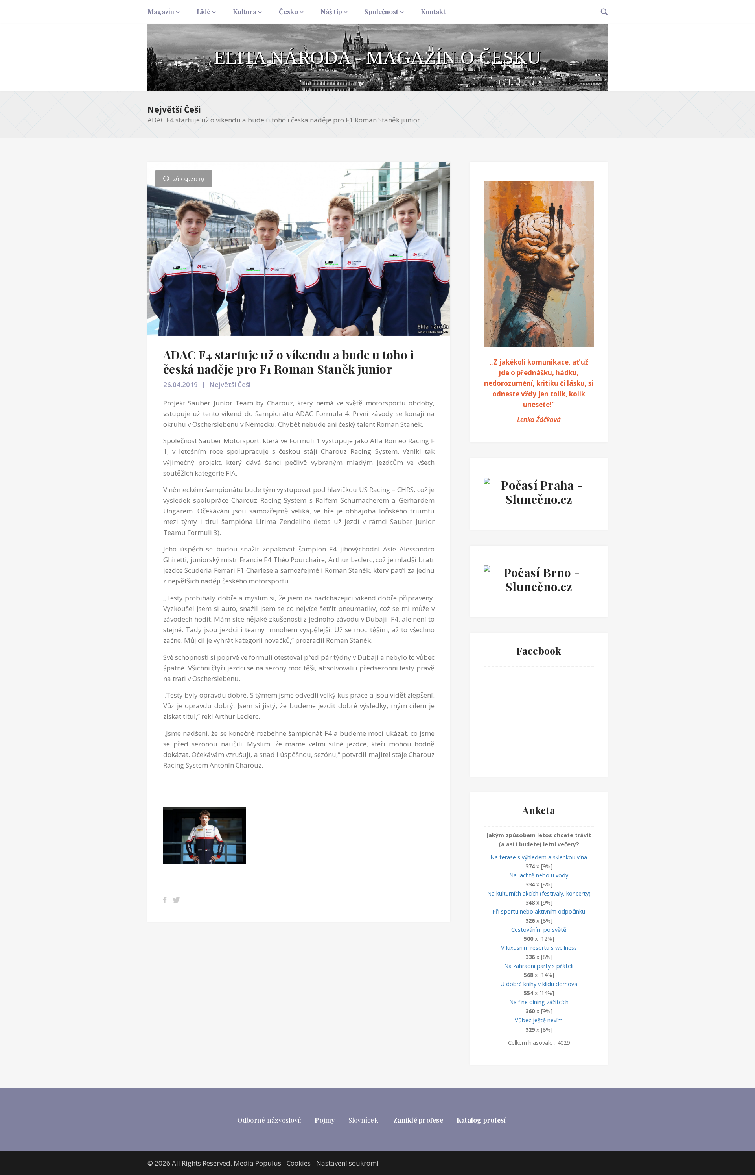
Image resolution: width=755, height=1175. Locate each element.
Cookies (299, 1163)
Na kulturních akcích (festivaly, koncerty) (539, 893)
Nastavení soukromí (347, 1163)
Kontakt (433, 11)
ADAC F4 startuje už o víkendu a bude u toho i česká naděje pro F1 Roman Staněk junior (288, 362)
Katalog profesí (481, 1120)
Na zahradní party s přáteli (538, 966)
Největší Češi (174, 109)
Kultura (244, 11)
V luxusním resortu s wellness (539, 947)
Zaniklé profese (418, 1120)
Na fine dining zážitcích (539, 1002)
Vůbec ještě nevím (539, 1020)
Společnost (381, 11)
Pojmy (325, 1120)
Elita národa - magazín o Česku (377, 57)
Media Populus (257, 1163)
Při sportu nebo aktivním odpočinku (538, 911)
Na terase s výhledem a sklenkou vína (538, 857)
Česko (288, 11)
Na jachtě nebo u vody (538, 875)
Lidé (203, 11)
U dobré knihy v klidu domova (539, 984)
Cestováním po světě (538, 929)
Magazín (160, 11)
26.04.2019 (180, 384)
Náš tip (331, 11)
